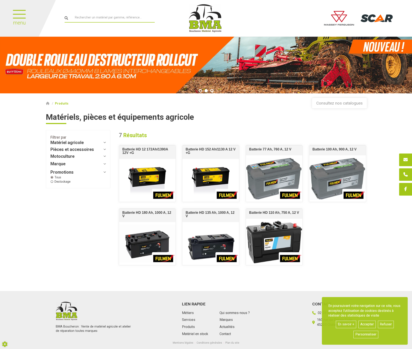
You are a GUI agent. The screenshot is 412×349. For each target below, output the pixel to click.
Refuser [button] (386, 324)
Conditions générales (209, 342)
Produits (188, 327)
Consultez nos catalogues (339, 103)
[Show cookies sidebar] (5, 344)
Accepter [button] (367, 324)
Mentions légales (183, 342)
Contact (225, 334)
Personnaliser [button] (365, 334)
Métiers (188, 313)
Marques (226, 320)
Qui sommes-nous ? (235, 313)
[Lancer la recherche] (66, 18)
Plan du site (232, 342)
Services (188, 320)
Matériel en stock (195, 334)
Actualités (227, 327)
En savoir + (346, 324)
